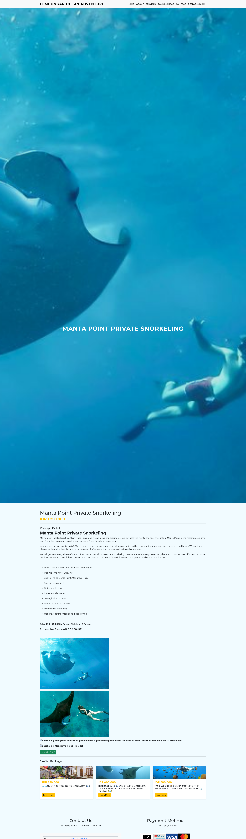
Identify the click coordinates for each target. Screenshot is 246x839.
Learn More (48, 795)
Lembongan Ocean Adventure (72, 4)
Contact (181, 4)
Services (151, 4)
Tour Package (166, 4)
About (140, 4)
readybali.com (196, 4)
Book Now (49, 752)
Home (131, 4)
